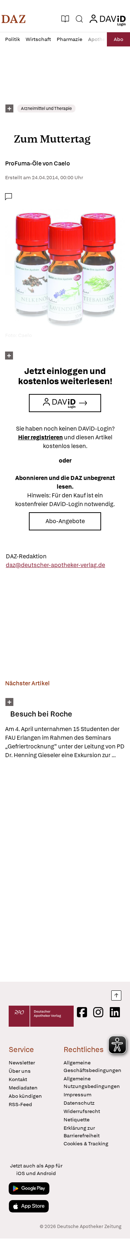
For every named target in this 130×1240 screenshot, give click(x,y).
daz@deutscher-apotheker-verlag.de (55, 565)
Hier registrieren (40, 437)
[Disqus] (65, 870)
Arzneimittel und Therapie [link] (46, 108)
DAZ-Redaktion (26, 556)
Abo (118, 39)
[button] (13, 19)
